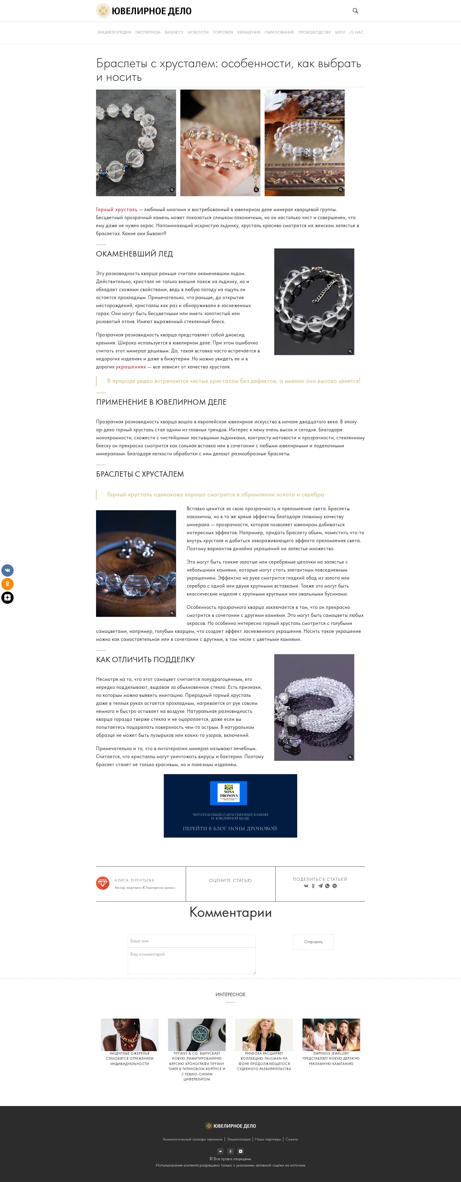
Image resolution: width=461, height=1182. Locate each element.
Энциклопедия (114, 33)
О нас (357, 33)
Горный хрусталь (117, 209)
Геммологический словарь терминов (192, 1139)
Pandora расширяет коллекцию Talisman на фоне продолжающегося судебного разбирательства (264, 1061)
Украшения (248, 33)
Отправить (313, 942)
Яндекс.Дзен (240, 1151)
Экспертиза (148, 33)
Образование (279, 33)
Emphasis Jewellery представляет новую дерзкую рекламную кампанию (331, 1059)
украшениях (131, 367)
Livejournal (220, 1151)
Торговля (223, 33)
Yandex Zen (230, 1151)
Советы (291, 1139)
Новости (198, 33)
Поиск (355, 11)
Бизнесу (174, 33)
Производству (315, 33)
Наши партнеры (268, 1139)
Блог (340, 33)
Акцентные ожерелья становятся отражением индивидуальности (130, 1059)
